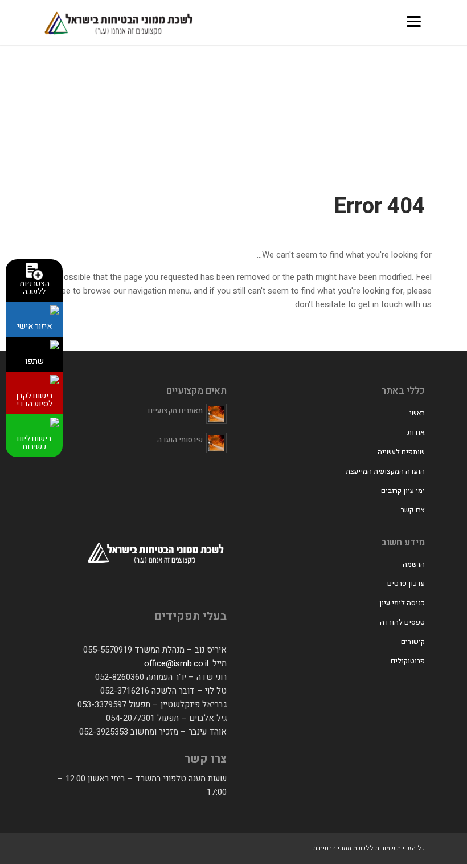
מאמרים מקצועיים (175, 410)
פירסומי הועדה (180, 439)
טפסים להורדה (402, 622)
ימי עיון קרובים (403, 490)
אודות (416, 432)
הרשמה (414, 564)
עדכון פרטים (406, 583)
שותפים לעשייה (401, 451)
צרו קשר (413, 509)
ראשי (417, 412)
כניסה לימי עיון (402, 602)
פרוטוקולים (408, 660)
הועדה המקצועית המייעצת (385, 471)
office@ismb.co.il (176, 663)
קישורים (413, 641)
